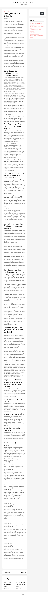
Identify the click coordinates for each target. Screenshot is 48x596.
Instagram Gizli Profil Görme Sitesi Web (36, 24)
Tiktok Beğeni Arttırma (34, 34)
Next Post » (23, 572)
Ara (30, 11)
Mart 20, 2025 (18, 588)
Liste (31, 28)
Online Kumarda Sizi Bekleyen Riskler (8, 584)
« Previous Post (7, 572)
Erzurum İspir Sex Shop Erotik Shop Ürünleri (20, 584)
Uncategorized (7, 11)
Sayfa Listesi (32, 32)
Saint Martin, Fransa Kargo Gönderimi (35, 30)
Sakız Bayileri (24, 2)
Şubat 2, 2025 (6, 588)
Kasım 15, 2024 (7, 18)
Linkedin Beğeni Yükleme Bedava (37, 26)
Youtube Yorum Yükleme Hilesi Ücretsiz (36, 36)
